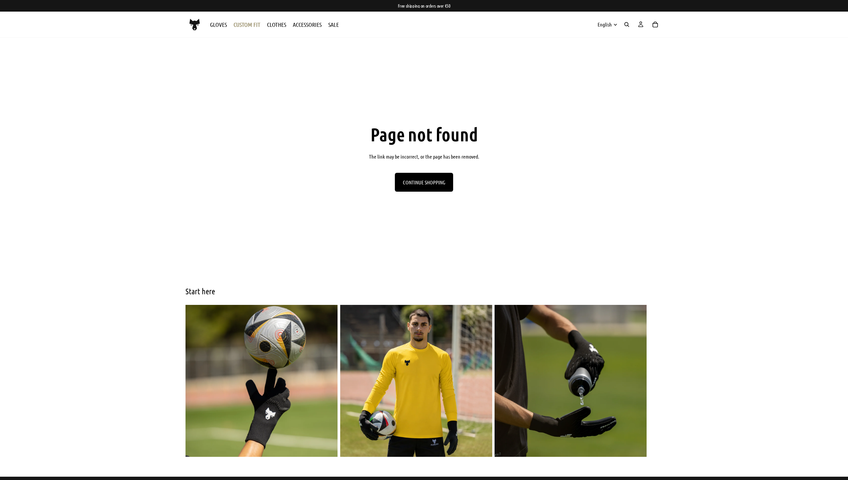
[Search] (626, 24)
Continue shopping (424, 182)
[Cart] (655, 24)
